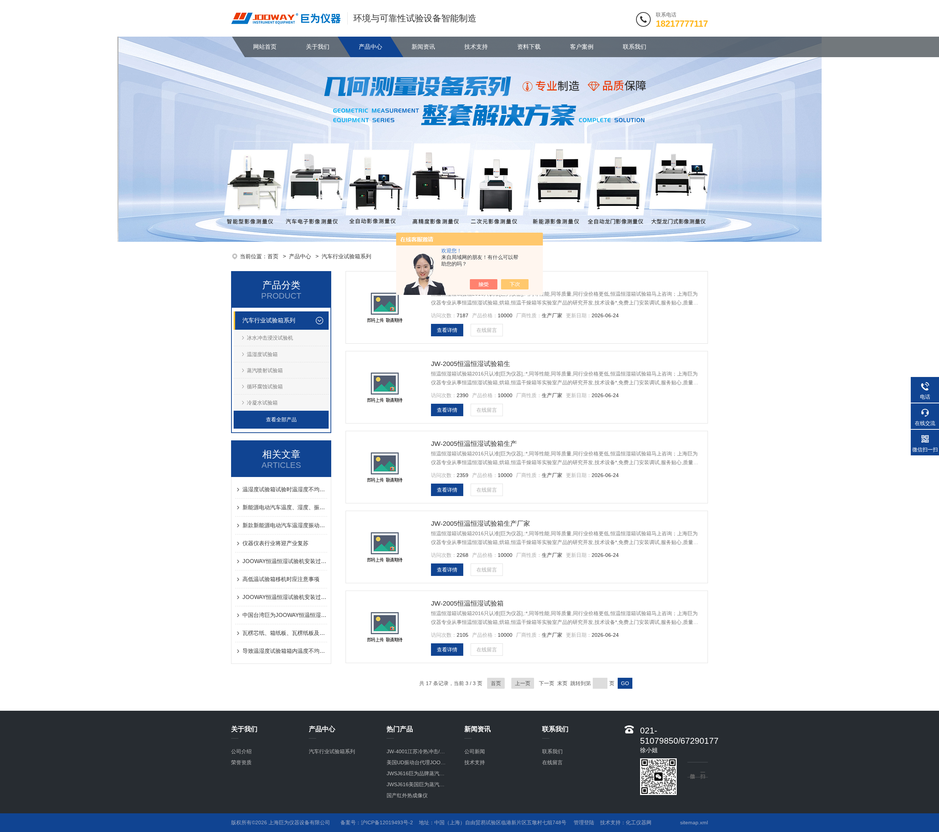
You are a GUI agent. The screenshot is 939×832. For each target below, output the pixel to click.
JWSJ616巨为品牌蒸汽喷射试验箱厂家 (418, 773)
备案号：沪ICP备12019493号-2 (376, 822)
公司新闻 (474, 751)
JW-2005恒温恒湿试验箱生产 (474, 443)
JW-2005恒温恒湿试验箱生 (470, 363)
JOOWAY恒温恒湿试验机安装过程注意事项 (284, 561)
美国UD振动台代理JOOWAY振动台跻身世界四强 (418, 762)
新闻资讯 (423, 47)
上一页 (522, 683)
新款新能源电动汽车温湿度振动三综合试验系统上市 (284, 525)
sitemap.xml (694, 822)
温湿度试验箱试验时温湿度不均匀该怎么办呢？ (284, 489)
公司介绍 (241, 751)
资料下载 (529, 47)
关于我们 (317, 47)
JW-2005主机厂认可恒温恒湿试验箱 (484, 284)
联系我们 (634, 47)
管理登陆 (584, 822)
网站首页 (265, 47)
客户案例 (581, 47)
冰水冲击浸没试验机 (270, 338)
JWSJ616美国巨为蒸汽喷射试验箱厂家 (418, 784)
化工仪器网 (638, 822)
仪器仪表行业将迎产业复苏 (275, 543)
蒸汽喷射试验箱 (265, 370)
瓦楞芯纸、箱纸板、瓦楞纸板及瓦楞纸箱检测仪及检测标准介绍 (284, 633)
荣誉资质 (241, 762)
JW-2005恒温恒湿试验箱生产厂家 (480, 523)
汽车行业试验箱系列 (346, 256)
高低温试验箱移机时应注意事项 (280, 579)
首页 (273, 256)
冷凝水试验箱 (262, 403)
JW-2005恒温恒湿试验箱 (467, 603)
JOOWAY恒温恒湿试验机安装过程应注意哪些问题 (284, 597)
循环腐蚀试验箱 (265, 386)
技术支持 (476, 47)
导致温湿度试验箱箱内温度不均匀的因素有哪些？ (284, 651)
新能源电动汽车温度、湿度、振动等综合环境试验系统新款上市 (284, 507)
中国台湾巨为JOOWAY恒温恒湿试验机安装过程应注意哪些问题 (284, 615)
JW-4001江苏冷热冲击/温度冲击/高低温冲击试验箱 (418, 751)
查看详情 (447, 330)
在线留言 (486, 330)
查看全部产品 (281, 419)
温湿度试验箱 (262, 354)
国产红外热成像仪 (407, 795)
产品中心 (370, 47)
